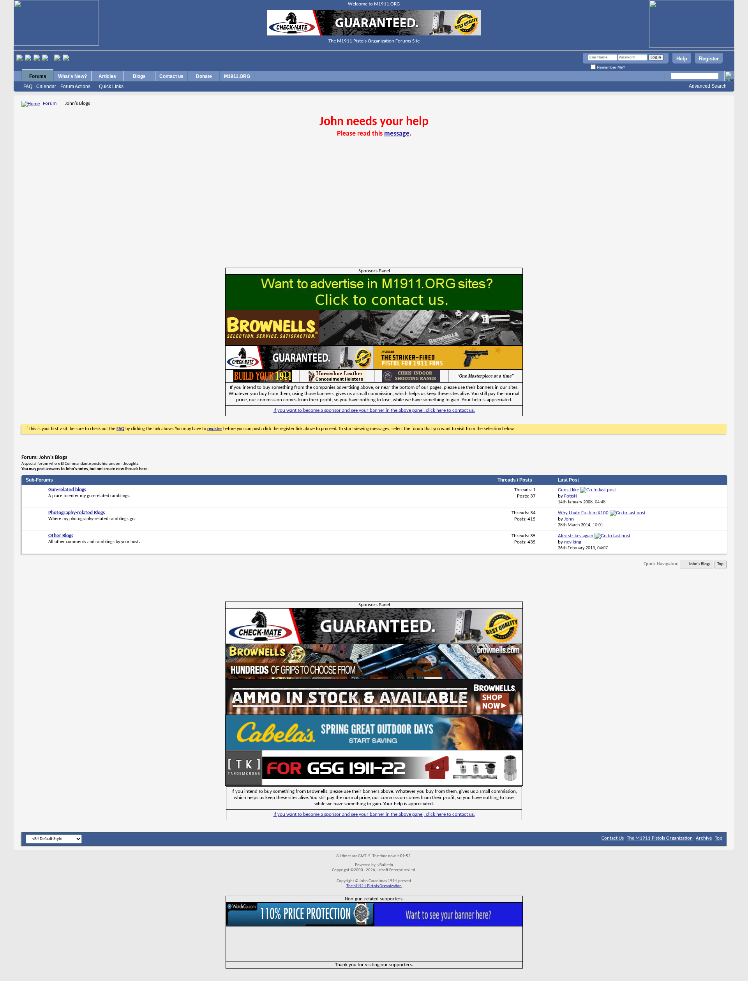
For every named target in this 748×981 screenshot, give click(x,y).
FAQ (27, 86)
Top (720, 564)
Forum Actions (75, 86)
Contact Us (613, 838)
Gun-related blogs (67, 489)
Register (709, 59)
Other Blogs (60, 535)
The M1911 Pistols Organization (660, 838)
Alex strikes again (575, 535)
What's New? (72, 76)
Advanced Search (708, 86)
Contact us (171, 76)
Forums (37, 76)
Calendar (46, 86)
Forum (49, 103)
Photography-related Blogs (76, 512)
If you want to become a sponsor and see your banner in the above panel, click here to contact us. (374, 410)
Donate (204, 76)
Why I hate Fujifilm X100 (583, 512)
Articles (107, 76)
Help (681, 59)
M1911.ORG (237, 76)
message (396, 134)
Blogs (139, 76)
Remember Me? (610, 67)
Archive (704, 838)
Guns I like (568, 489)
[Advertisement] (374, 209)
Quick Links (111, 86)
